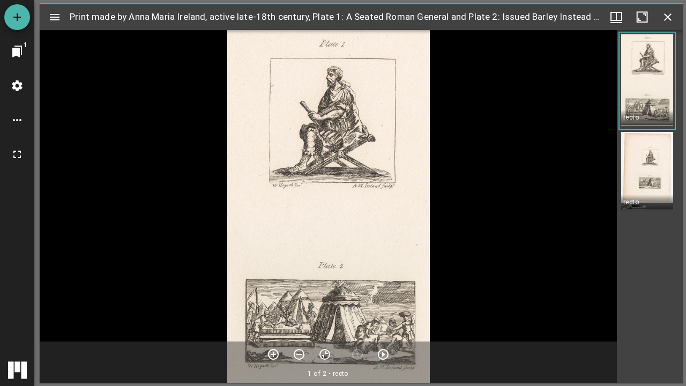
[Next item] (383, 354)
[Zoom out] (299, 354)
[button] (647, 81)
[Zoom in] (273, 354)
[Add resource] (17, 17)
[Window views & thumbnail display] (616, 17)
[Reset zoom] (325, 354)
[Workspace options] (17, 120)
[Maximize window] (642, 17)
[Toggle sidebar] (55, 17)
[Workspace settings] (17, 86)
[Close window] (668, 17)
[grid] (650, 206)
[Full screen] (17, 154)
